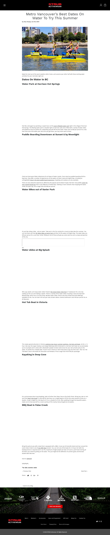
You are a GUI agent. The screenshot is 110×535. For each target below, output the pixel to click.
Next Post (84, 471)
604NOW (29, 458)
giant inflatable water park (61, 126)
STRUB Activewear (52, 532)
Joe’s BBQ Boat (42, 448)
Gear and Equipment (54, 518)
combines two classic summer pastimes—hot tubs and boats (62, 344)
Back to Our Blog (28, 486)
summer (30, 467)
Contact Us (82, 518)
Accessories (42, 518)
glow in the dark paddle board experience (42, 180)
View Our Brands (55, 506)
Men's (26, 518)
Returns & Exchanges (64, 524)
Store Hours (43, 524)
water (35, 467)
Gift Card (65, 518)
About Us (73, 518)
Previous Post (27, 471)
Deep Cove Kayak (32, 398)
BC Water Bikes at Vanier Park (44, 233)
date (26, 467)
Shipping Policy (52, 524)
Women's (33, 518)
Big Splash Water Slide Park (59, 292)
